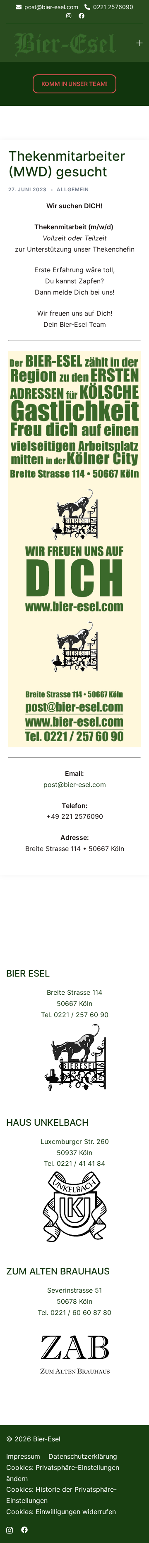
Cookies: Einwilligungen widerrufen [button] (61, 1511)
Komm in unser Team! (74, 83)
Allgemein (73, 189)
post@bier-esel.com (74, 784)
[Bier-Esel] (65, 42)
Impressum (23, 1456)
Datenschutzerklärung (82, 1456)
